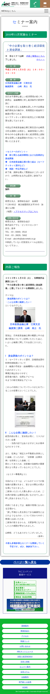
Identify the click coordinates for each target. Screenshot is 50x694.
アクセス (25, 636)
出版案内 (25, 677)
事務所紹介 (25, 631)
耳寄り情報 (25, 662)
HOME (25, 687)
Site (17, 691)
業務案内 (25, 626)
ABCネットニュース (25, 651)
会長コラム (25, 672)
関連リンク (25, 641)
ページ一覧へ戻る (25, 562)
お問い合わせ (25, 646)
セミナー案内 (25, 667)
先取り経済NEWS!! (25, 657)
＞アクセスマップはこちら (25, 211)
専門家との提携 (25, 682)
